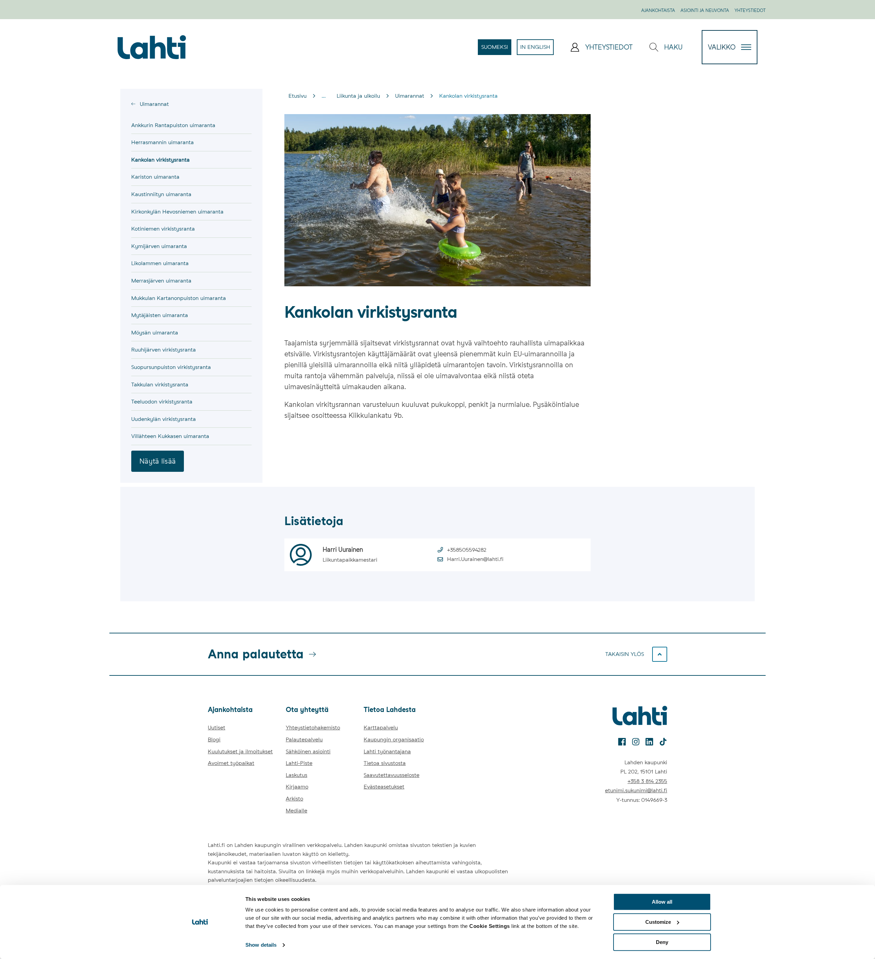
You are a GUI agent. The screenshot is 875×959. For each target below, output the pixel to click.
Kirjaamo (297, 786)
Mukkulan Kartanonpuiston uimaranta (178, 298)
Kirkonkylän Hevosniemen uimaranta (177, 211)
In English (537, 49)
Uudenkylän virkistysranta (163, 419)
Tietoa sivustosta (385, 763)
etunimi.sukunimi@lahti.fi (636, 790)
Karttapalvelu (381, 727)
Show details (261, 945)
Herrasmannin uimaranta (162, 142)
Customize (658, 922)
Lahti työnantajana (387, 751)
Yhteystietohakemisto (313, 727)
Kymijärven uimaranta (159, 246)
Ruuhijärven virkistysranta (163, 349)
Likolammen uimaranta (160, 263)
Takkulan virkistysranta (159, 384)
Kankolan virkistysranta (160, 159)
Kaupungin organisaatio (394, 739)
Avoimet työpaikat (231, 763)
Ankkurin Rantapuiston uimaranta (173, 125)
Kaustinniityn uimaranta (161, 194)
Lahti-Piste (299, 763)
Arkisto (294, 798)
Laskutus (296, 775)
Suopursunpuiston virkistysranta (171, 367)
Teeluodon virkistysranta (161, 401)
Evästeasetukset (384, 786)
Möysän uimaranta (154, 332)
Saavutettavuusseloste (391, 775)
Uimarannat (153, 104)
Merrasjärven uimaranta (161, 280)
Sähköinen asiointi (308, 751)
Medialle (296, 810)
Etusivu (297, 96)
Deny (662, 942)
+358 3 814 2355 (647, 781)
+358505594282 (466, 550)
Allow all (662, 902)
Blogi (214, 739)
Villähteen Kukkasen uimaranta (170, 436)
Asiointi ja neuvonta (705, 10)
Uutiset (216, 727)
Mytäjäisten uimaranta (159, 315)
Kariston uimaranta (155, 177)
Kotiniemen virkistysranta (163, 228)
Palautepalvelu (304, 739)
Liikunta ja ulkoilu (358, 96)
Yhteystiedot (750, 10)
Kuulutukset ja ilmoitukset (240, 751)
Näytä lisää (157, 461)
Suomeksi (496, 49)
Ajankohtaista (658, 10)
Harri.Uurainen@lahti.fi (475, 559)
